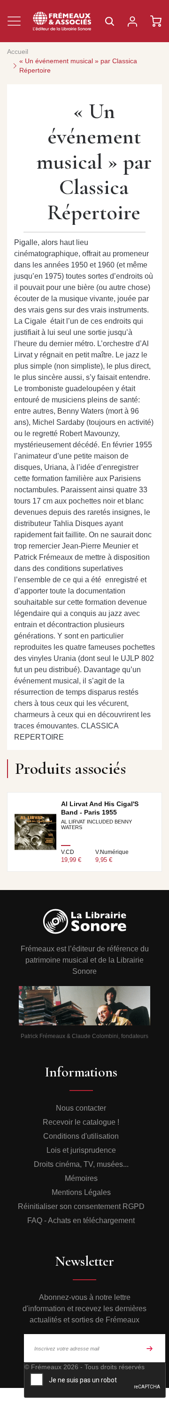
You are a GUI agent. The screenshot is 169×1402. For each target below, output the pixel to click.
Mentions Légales (81, 1192)
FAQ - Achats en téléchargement (81, 1220)
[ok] (150, 1348)
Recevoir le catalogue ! (81, 1122)
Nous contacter (81, 1108)
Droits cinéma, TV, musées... (81, 1164)
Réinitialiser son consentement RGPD (81, 1206)
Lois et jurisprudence (81, 1150)
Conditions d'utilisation (81, 1136)
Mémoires (81, 1178)
